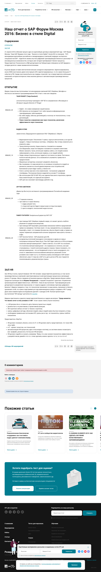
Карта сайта (93, 567)
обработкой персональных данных (29, 565)
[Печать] (71, 21)
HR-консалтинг (55, 9)
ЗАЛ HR (7, 48)
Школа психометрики (56, 536)
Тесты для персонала (24, 9)
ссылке (34, 294)
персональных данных (83, 55)
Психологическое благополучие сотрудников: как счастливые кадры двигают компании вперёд (18, 435)
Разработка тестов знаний (57, 533)
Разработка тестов (40, 9)
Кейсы (26, 3)
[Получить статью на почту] (64, 21)
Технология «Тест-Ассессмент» (58, 530)
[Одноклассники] (17, 378)
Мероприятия (18, 3)
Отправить (90, 513)
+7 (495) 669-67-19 (85, 3)
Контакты (40, 3)
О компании (8, 3)
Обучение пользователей (57, 527)
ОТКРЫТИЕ (8, 45)
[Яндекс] (6, 378)
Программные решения (34, 530)
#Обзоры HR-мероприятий (14, 346)
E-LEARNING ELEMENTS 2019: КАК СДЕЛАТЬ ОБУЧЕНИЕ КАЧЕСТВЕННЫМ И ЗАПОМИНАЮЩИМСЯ (81, 436)
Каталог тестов (32, 527)
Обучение (68, 9)
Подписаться (85, 49)
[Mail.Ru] (9, 378)
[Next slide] (95, 408)
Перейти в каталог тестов (46, 488)
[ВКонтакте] (13, 378)
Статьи (33, 3)
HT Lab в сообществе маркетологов (50, 433)
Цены (86, 9)
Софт (77, 9)
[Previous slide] (91, 408)
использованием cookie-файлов (50, 564)
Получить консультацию (23, 488)
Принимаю (74, 565)
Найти (72, 3)
